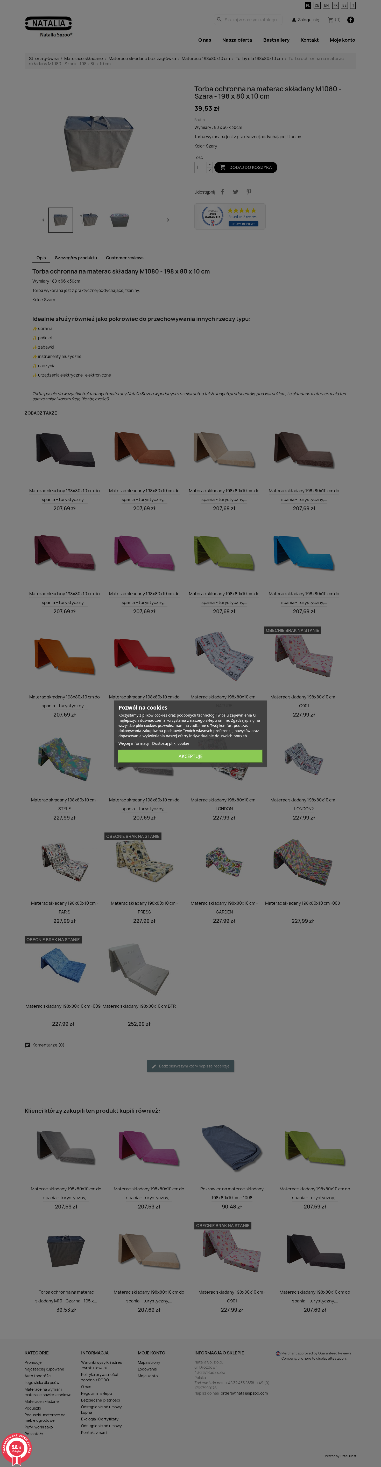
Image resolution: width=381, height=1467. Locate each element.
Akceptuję (191, 756)
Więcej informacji (133, 743)
